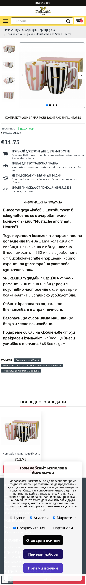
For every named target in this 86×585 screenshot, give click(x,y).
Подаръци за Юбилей (28, 360)
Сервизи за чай (47, 30)
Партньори (63, 527)
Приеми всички (43, 568)
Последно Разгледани (43, 402)
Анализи (41, 517)
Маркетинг (66, 517)
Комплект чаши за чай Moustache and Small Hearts (32, 365)
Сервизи (30, 30)
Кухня (19, 30)
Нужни (20, 517)
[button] (22, 75)
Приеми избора (43, 554)
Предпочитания (31, 527)
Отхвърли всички (43, 540)
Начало (8, 30)
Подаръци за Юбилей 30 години (21, 370)
